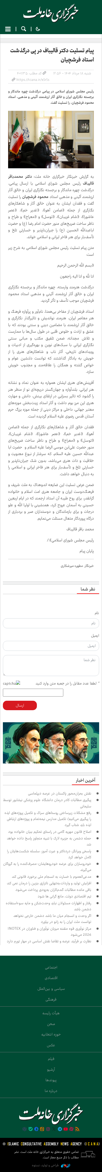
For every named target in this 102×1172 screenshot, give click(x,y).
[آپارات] (71, 1129)
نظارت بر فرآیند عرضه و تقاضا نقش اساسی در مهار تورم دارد (49, 941)
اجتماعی (51, 967)
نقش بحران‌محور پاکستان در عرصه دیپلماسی (59, 793)
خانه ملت (51, 13)
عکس (51, 1045)
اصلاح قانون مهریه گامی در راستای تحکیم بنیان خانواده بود (49, 831)
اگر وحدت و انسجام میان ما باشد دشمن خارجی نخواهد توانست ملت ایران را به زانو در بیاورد (52, 918)
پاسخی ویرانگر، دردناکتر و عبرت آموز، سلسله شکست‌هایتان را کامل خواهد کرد (49, 854)
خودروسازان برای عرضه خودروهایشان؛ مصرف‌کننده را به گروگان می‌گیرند (47, 866)
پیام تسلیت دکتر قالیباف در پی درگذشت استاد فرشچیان (52, 55)
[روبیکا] (24, 1129)
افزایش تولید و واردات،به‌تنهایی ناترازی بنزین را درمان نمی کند (49, 883)
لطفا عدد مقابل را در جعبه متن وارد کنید (67, 683)
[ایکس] (54, 1129)
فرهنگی (51, 999)
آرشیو (51, 1069)
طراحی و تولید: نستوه (46, 1165)
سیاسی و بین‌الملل (51, 988)
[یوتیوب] (66, 1129)
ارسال (20, 705)
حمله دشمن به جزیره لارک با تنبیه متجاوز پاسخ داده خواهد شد (49, 841)
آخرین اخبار (85, 780)
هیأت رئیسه (51, 1013)
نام (97, 613)
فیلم (51, 1059)
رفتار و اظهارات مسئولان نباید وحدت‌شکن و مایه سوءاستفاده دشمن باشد (48, 906)
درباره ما (51, 1091)
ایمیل (95, 635)
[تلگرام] (60, 1129)
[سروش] (36, 1129)
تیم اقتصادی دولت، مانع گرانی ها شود (64, 896)
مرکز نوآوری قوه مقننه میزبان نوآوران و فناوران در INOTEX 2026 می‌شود (49, 931)
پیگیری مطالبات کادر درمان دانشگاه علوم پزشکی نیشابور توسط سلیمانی (47, 803)
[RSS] (77, 1129)
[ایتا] (42, 1129)
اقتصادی (51, 978)
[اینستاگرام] (48, 1129)
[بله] (30, 1129)
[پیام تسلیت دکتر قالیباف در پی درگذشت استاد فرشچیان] (51, 139)
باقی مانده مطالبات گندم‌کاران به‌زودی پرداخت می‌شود (53, 889)
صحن (51, 1024)
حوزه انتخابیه (51, 1034)
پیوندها (51, 1080)
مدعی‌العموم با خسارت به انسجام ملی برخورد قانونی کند (51, 876)
